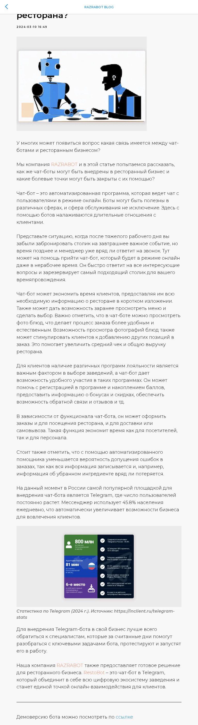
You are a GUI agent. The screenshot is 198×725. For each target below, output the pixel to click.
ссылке (124, 717)
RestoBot (94, 672)
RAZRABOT (64, 164)
